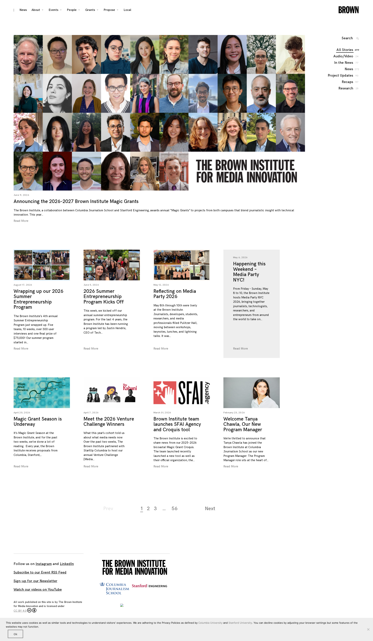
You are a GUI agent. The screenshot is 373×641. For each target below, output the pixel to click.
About (35, 10)
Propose (109, 10)
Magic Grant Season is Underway (38, 422)
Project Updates (341, 75)
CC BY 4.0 (20, 610)
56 (175, 509)
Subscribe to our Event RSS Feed (40, 572)
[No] (368, 629)
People (72, 10)
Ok (15, 634)
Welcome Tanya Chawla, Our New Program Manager (242, 424)
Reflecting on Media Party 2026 (174, 294)
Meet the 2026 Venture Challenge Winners (109, 422)
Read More (21, 221)
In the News (344, 63)
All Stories (345, 50)
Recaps (348, 82)
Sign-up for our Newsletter (35, 581)
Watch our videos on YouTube (38, 590)
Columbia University (210, 622)
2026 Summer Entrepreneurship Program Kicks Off (104, 296)
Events (53, 10)
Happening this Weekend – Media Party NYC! (249, 272)
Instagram (44, 564)
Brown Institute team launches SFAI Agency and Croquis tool (177, 424)
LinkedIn (67, 564)
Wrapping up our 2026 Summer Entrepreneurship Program (38, 299)
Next (210, 509)
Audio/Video (343, 56)
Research (346, 88)
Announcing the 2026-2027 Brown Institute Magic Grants (76, 202)
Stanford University (240, 622)
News (23, 10)
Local (127, 10)
